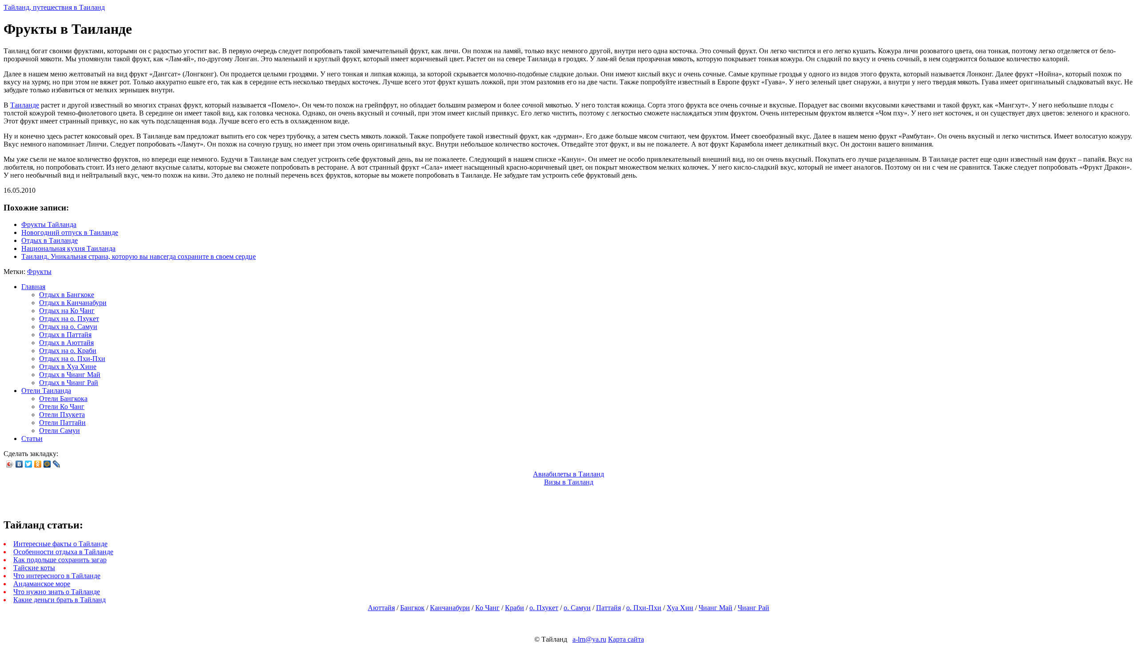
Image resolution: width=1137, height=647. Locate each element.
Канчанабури (450, 607)
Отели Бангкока (63, 398)
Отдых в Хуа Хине (67, 366)
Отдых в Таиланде (49, 240)
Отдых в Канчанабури (73, 302)
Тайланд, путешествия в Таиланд (54, 7)
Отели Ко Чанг (61, 406)
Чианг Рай (753, 607)
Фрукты (39, 271)
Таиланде (24, 105)
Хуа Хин (680, 607)
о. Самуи (577, 607)
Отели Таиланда (46, 390)
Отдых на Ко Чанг (67, 310)
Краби (514, 607)
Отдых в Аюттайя (66, 342)
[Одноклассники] (38, 464)
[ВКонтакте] (19, 464)
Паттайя (608, 607)
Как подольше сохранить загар (60, 560)
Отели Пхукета (62, 414)
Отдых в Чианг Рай (68, 382)
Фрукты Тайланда (48, 224)
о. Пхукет (543, 607)
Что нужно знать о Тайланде (56, 591)
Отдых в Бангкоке (66, 294)
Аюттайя (381, 607)
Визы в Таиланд (568, 482)
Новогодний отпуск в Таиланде (69, 232)
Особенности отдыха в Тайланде (63, 552)
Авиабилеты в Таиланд (568, 474)
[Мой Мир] (47, 464)
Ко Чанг (487, 607)
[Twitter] (28, 464)
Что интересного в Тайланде (56, 576)
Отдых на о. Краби (67, 350)
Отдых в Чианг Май (69, 374)
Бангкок (412, 607)
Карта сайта (626, 639)
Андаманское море (41, 583)
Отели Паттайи (62, 422)
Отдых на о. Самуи (68, 326)
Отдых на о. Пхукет (69, 318)
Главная (33, 286)
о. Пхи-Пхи (643, 607)
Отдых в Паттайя (65, 334)
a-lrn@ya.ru (589, 639)
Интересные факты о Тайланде (60, 544)
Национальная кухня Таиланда (68, 248)
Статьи (32, 438)
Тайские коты (34, 568)
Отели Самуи (59, 430)
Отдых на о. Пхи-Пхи (72, 358)
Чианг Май (715, 607)
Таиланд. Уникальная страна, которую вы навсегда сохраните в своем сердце (138, 256)
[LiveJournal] (56, 464)
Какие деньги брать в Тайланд (59, 599)
